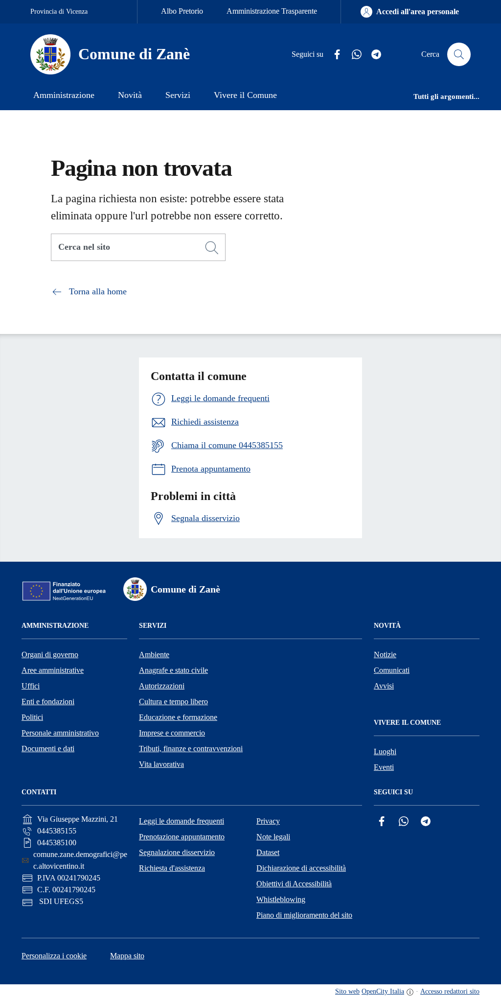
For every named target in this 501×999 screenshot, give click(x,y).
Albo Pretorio (182, 11)
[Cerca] (212, 248)
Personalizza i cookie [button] (54, 955)
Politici (32, 717)
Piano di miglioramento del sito (304, 915)
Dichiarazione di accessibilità (301, 868)
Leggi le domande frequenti (181, 821)
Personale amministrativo (60, 733)
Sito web (347, 991)
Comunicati (392, 670)
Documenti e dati (48, 748)
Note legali (273, 836)
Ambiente (154, 654)
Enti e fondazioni (48, 701)
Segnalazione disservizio (177, 852)
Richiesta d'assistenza (172, 868)
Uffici (31, 686)
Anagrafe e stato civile (173, 670)
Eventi (384, 767)
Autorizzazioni (161, 686)
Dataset (267, 852)
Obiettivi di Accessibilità (294, 884)
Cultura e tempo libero (173, 701)
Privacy (268, 821)
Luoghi (385, 751)
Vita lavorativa (161, 764)
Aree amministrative (53, 670)
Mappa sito (127, 955)
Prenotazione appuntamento (182, 836)
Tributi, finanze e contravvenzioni (191, 748)
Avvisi (384, 686)
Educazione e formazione (178, 717)
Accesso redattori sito (449, 991)
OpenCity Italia (383, 991)
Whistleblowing (280, 899)
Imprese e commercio (172, 733)
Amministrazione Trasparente (272, 11)
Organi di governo (50, 654)
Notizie (385, 654)
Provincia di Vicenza (59, 11)
